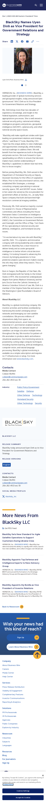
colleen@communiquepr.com (14, 377)
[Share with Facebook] (22, 41)
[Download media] (26, 79)
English (6, 465)
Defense (30, 391)
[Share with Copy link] (32, 41)
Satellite (20, 391)
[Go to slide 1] (22, 85)
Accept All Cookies (23, 797)
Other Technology (25, 403)
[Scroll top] (37, 655)
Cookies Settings (23, 791)
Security (38, 403)
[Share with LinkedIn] (12, 41)
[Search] (36, 5)
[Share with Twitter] (17, 41)
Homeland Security (25, 399)
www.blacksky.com (25, 359)
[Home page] (12, 5)
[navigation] (41, 5)
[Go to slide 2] (26, 85)
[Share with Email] (27, 41)
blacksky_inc (11, 496)
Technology (37, 395)
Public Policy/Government (28, 387)
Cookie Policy (8, 784)
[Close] (43, 775)
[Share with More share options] (38, 41)
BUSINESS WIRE (24, 93)
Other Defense (23, 395)
